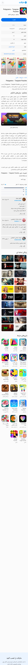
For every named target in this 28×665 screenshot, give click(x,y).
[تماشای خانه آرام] (20, 259)
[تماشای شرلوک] (20, 274)
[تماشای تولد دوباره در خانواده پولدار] (8, 313)
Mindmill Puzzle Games (9, 54)
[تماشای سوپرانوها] (8, 320)
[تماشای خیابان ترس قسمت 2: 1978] (8, 328)
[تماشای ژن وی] (20, 313)
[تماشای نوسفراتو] (20, 328)
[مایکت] (23, 3)
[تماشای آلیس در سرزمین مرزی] (8, 282)
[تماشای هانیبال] (20, 266)
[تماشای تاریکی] (20, 305)
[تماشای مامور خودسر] (20, 320)
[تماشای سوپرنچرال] (20, 290)
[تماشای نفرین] (8, 305)
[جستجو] (2, 2)
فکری (13, 50)
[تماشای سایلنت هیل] (8, 274)
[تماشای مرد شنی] (20, 297)
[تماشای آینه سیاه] (8, 259)
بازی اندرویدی (12, 47)
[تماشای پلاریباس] (8, 290)
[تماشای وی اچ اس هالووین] (8, 297)
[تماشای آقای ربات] (8, 266)
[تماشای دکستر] (20, 282)
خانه (26, 78)
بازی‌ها (21, 78)
